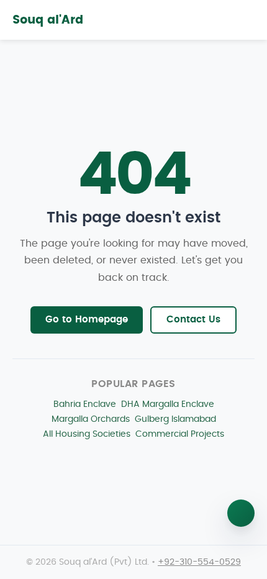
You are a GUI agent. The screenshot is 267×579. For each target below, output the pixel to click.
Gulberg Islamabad (175, 419)
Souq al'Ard (47, 20)
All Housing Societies (86, 434)
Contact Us (193, 319)
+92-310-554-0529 (199, 562)
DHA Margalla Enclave (167, 404)
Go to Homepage (86, 319)
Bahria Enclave (84, 404)
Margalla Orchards (91, 419)
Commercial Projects (179, 434)
